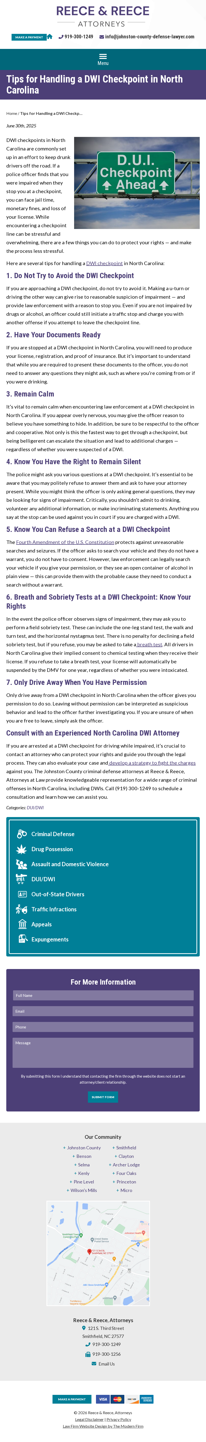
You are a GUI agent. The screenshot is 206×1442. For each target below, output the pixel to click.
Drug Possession (52, 849)
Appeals (41, 924)
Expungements (50, 939)
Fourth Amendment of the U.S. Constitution (65, 542)
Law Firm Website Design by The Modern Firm (103, 1426)
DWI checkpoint (104, 263)
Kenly (83, 1173)
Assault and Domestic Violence (70, 864)
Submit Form (103, 1097)
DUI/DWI (35, 807)
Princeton (126, 1181)
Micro (126, 1190)
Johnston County (84, 1147)
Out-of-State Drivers (57, 894)
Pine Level (84, 1181)
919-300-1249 (79, 37)
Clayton (126, 1156)
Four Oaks (126, 1173)
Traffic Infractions (54, 909)
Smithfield (126, 1147)
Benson (83, 1156)
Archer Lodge (126, 1164)
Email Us (106, 1364)
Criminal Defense (53, 834)
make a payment (29, 37)
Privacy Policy (119, 1419)
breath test (149, 644)
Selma (84, 1164)
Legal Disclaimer (89, 1419)
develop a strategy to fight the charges (152, 763)
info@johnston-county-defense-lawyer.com (149, 37)
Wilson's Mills (84, 1190)
